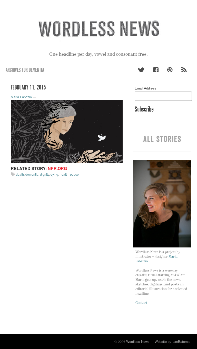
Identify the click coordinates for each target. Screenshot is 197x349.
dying (54, 174)
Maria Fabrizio (21, 96)
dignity (44, 174)
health (64, 174)
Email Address (145, 88)
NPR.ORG (57, 168)
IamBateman (181, 341)
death (20, 174)
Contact (141, 303)
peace (74, 174)
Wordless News (137, 341)
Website (161, 341)
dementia (31, 174)
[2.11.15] (67, 131)
